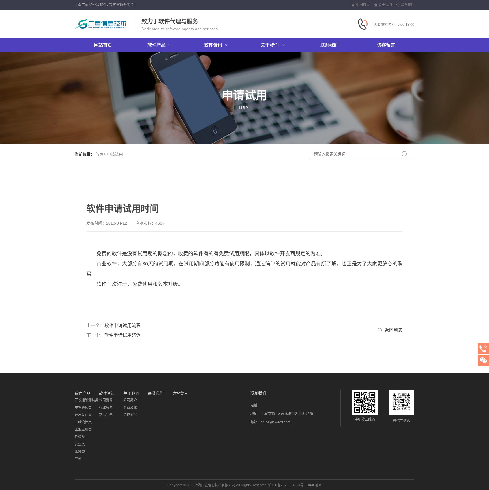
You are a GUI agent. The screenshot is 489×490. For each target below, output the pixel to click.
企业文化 (130, 408)
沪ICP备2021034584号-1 (287, 485)
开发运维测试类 (86, 400)
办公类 (80, 437)
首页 (99, 154)
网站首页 (103, 45)
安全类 (80, 444)
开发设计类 (83, 415)
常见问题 (106, 415)
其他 (78, 459)
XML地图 (315, 485)
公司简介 (130, 400)
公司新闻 (106, 400)
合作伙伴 (130, 415)
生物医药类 (83, 408)
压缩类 (80, 452)
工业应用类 (83, 430)
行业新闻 (106, 408)
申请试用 (115, 154)
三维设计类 (83, 422)
